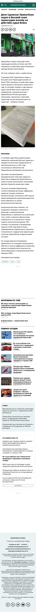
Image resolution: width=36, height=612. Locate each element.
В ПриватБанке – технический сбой (14, 321)
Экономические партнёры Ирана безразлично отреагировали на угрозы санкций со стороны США (23, 358)
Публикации (12, 9)
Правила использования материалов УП (18, 549)
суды (18, 261)
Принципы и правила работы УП (18, 551)
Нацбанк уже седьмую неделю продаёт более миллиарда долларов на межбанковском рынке (22, 381)
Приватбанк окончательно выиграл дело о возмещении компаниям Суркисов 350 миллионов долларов (16, 418)
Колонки (21, 9)
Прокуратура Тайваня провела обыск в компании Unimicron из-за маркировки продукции (24, 369)
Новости (4, 9)
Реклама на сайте (14, 544)
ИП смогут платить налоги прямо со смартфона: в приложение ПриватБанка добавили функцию (16, 305)
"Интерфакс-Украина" (20, 562)
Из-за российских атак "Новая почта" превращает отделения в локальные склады (23, 346)
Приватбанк (5, 261)
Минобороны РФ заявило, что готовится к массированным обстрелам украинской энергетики (23, 335)
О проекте (24, 544)
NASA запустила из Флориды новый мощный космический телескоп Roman (18, 465)
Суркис (12, 261)
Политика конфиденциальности (18, 546)
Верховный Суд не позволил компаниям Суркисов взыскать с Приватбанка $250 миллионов (17, 411)
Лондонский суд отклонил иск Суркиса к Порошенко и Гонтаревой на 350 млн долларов (17, 426)
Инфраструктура (30, 9)
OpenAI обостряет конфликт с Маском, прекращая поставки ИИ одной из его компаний (22, 392)
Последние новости (10, 438)
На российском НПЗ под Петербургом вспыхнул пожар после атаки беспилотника (17, 480)
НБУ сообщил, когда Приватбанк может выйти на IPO (16, 314)
